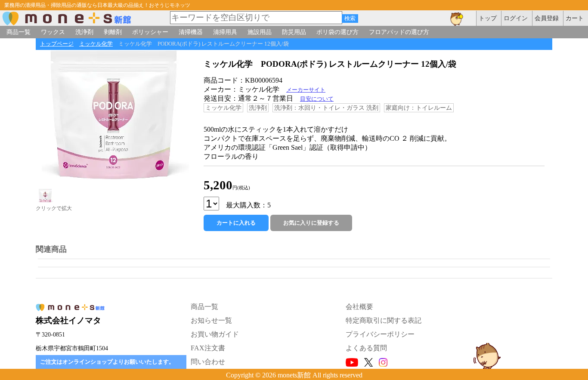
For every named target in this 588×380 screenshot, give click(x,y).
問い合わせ (208, 361)
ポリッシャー (150, 31)
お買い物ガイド (215, 334)
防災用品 (294, 31)
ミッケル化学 (96, 44)
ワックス (53, 31)
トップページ (57, 44)
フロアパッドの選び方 (399, 31)
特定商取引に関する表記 (383, 320)
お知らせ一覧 (211, 320)
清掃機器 (191, 31)
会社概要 (359, 306)
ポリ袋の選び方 (337, 31)
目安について (317, 99)
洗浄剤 (84, 31)
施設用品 (260, 31)
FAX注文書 (208, 348)
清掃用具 (225, 31)
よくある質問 (366, 348)
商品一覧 (18, 31)
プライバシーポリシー (380, 334)
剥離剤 (113, 31)
